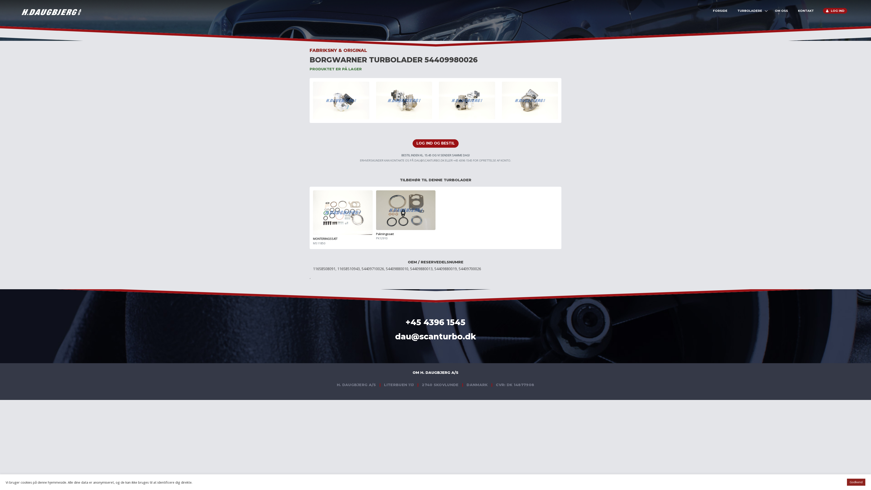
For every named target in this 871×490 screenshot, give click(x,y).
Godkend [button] (856, 482)
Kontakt (806, 10)
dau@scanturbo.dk (429, 160)
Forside (720, 10)
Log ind (837, 10)
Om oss (781, 10)
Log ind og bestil (435, 143)
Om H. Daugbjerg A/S (435, 372)
